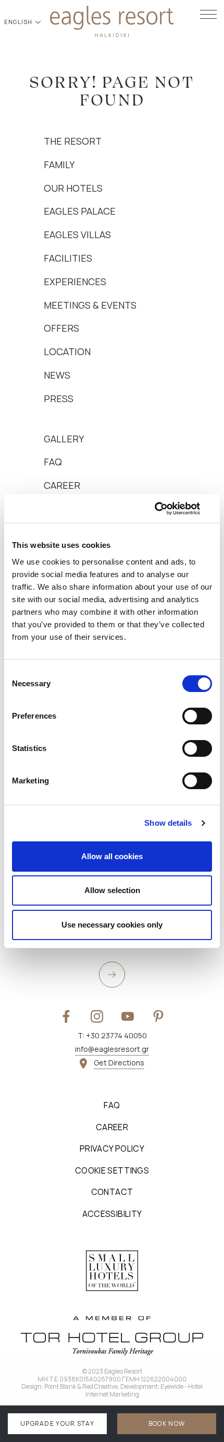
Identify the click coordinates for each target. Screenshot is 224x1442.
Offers (61, 328)
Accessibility (112, 1214)
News (57, 375)
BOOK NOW (166, 1423)
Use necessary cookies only (112, 924)
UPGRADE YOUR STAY (57, 1423)
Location (67, 351)
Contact (112, 1192)
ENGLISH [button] (19, 22)
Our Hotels (73, 188)
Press (58, 398)
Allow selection (112, 890)
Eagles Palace (80, 211)
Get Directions (119, 1063)
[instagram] (96, 1016)
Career (62, 485)
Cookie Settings (112, 1170)
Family (59, 164)
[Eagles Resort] (112, 21)
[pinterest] (158, 1016)
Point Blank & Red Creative (81, 1386)
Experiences (75, 281)
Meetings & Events (90, 305)
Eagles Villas (77, 234)
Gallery (64, 438)
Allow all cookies (112, 856)
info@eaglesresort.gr (112, 1049)
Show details (168, 822)
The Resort (73, 141)
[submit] (112, 975)
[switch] (197, 716)
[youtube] (127, 1016)
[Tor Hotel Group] (112, 1335)
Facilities (68, 258)
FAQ (53, 461)
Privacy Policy (112, 1148)
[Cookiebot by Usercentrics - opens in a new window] (166, 508)
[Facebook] (66, 1016)
